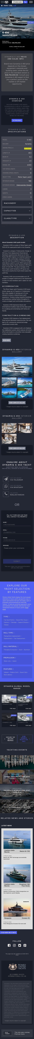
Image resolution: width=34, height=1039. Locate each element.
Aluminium (27, 649)
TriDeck (6, 624)
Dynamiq (6, 5)
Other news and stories (8, 932)
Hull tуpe (8, 633)
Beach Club (23, 672)
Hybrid (14, 661)
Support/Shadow (23, 622)
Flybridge (13, 622)
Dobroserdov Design (24, 185)
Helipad (6, 672)
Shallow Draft (14, 672)
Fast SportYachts (9, 620)
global (10, 5)
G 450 (14, 5)
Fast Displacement (19, 638)
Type (5, 616)
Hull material (10, 646)
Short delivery (8, 674)
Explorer (6, 622)
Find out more (19, 1034)
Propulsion (8, 658)
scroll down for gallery (17, 46)
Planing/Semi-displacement (12, 636)
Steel (20, 649)
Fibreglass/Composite (10, 649)
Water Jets (7, 661)
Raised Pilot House (21, 620)
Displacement (8, 638)
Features (7, 669)
